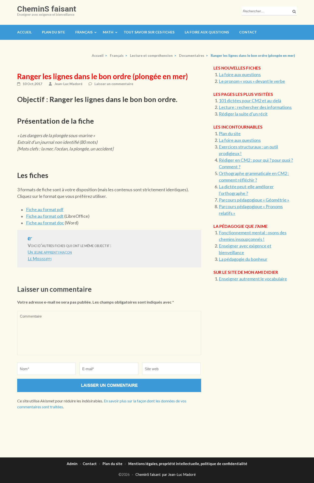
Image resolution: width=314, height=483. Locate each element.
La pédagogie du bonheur (243, 259)
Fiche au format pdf (45, 209)
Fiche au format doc (45, 222)
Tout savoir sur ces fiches (149, 32)
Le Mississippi (40, 258)
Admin (72, 464)
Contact (248, 32)
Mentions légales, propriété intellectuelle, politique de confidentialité (187, 464)
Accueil (24, 32)
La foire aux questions (207, 32)
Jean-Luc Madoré (68, 84)
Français (83, 32)
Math (108, 32)
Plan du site (53, 32)
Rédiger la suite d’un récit (243, 114)
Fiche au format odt (45, 216)
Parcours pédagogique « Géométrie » (254, 200)
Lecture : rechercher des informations (255, 107)
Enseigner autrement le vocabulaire (253, 278)
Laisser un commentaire (113, 84)
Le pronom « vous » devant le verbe (252, 81)
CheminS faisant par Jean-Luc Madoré (165, 474)
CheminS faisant (46, 9)
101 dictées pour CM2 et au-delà (250, 100)
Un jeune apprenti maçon (50, 252)
